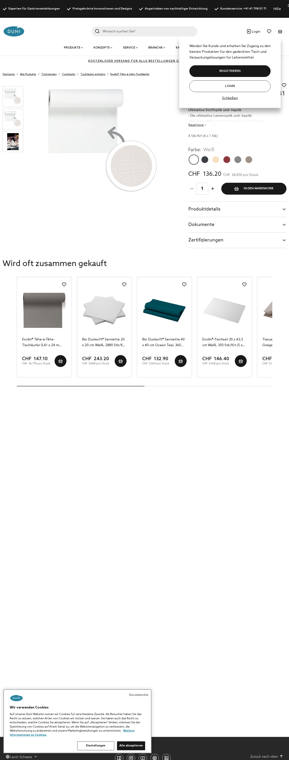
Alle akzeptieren (131, 745)
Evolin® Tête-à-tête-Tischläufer (129, 74)
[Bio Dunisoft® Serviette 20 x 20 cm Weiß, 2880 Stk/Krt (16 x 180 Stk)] (104, 310)
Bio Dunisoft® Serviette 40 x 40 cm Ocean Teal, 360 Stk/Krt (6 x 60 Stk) (163, 342)
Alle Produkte (28, 74)
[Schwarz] (204, 159)
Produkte (72, 48)
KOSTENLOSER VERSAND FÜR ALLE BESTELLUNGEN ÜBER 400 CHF (144, 61)
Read (196, 125)
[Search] (97, 31)
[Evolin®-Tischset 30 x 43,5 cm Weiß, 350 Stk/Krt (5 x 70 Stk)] (224, 310)
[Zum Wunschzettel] (269, 31)
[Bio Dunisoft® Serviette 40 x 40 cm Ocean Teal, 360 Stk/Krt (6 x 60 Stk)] (164, 310)
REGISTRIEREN (230, 71)
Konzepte (102, 48)
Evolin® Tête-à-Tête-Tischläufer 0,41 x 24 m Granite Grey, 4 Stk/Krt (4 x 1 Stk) (43, 342)
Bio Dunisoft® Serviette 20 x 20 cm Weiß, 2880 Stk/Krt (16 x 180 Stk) (103, 342)
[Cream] (215, 159)
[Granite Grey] (237, 159)
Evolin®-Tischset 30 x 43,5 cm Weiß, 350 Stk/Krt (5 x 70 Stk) (222, 342)
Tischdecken (49, 74)
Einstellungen (96, 745)
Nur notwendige (138, 694)
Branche (155, 48)
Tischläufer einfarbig (92, 74)
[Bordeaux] (226, 159)
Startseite (9, 74)
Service (129, 48)
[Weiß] (193, 159)
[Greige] (248, 159)
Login (230, 86)
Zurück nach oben (264, 757)
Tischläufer (68, 74)
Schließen (230, 98)
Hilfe (277, 9)
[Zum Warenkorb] (280, 31)
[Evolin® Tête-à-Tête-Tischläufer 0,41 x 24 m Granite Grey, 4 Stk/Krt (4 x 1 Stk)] (44, 310)
